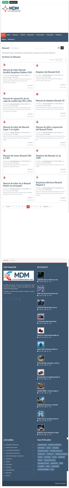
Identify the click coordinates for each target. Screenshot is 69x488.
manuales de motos (43, 463)
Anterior (8, 206)
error (52, 469)
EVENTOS (23, 35)
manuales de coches (49, 460)
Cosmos (8, 461)
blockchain (62, 457)
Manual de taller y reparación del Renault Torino (49, 128)
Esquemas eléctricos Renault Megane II (49, 183)
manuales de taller (43, 451)
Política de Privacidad (60, 483)
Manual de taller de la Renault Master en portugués (17, 184)
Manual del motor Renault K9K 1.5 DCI (17, 157)
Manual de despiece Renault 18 (50, 100)
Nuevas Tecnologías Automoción (15, 456)
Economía (58, 35)
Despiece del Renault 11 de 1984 (48, 157)
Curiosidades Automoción (13, 450)
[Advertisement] (46, 18)
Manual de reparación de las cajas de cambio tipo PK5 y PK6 (17, 99)
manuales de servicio (56, 451)
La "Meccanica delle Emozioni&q (46, 321)
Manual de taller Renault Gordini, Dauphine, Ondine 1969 (17, 71)
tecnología (47, 457)
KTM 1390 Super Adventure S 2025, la (48, 363)
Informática (9, 464)
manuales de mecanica (54, 445)
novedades (41, 466)
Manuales (15, 35)
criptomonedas (42, 445)
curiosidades (55, 466)
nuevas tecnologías (43, 469)
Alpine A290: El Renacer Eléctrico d (47, 349)
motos (48, 466)
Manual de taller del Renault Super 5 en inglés (16, 128)
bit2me (54, 457)
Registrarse (13, 2)
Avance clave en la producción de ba (47, 419)
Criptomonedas (10, 470)
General (3, 39)
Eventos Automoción (11, 447)
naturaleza (55, 448)
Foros (8, 35)
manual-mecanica (15, 75)
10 (40, 206)
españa (40, 460)
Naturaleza (11, 39)
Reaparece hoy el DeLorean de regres (48, 433)
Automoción (30, 35)
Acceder (5, 2)
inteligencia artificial (61, 454)
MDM (2, 35)
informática (41, 448)
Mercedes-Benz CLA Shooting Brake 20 (48, 377)
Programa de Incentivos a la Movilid (47, 405)
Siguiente (46, 206)
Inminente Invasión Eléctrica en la (47, 308)
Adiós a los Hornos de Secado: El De (47, 294)
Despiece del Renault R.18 (48, 72)
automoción (54, 463)
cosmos (48, 448)
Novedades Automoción (12, 445)
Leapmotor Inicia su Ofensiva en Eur (47, 280)
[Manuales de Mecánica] (11, 9)
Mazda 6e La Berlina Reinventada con (48, 335)
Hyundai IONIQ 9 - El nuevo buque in (47, 391)
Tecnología (49, 35)
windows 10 (41, 454)
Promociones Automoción (13, 453)
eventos (40, 457)
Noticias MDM (40, 35)
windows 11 (50, 454)
